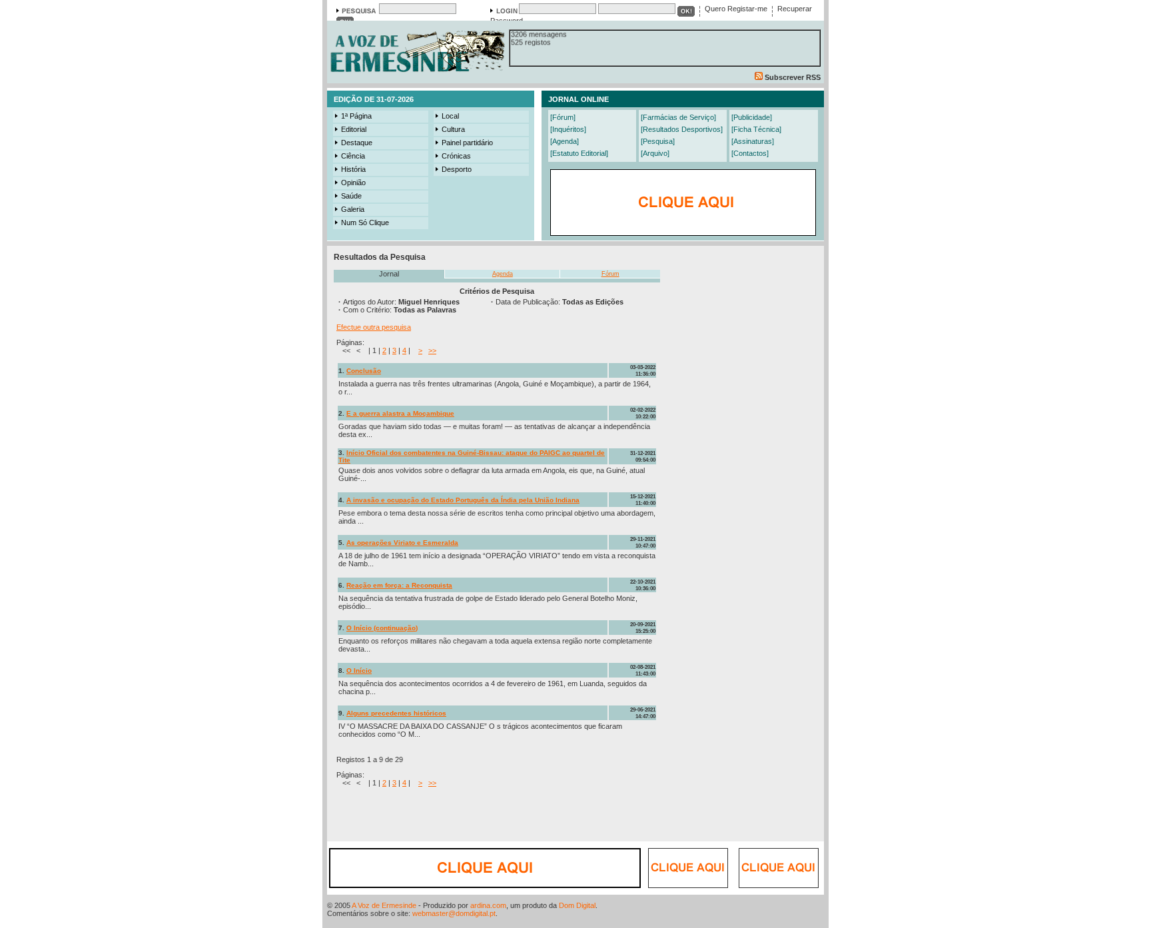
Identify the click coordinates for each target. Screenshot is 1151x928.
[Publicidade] (751, 117)
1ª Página (356, 116)
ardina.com (488, 905)
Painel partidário (467, 143)
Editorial (353, 129)
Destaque (356, 143)
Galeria (352, 209)
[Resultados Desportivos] (682, 129)
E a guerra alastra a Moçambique (400, 413)
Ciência (353, 156)
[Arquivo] (655, 153)
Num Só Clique (365, 223)
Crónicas (456, 156)
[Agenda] (564, 141)
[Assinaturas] (752, 141)
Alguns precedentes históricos (396, 713)
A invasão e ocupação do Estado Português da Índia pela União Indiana (462, 500)
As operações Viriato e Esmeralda (402, 542)
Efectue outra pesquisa (373, 327)
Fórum (610, 273)
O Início (359, 670)
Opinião (353, 183)
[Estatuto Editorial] (579, 153)
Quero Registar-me (736, 9)
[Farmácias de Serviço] (678, 117)
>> (432, 350)
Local (450, 116)
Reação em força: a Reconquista (399, 585)
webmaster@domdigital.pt (454, 913)
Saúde (351, 196)
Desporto (457, 169)
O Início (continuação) (382, 628)
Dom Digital (577, 905)
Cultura (453, 129)
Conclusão (363, 370)
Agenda (502, 273)
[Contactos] (750, 153)
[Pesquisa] (658, 141)
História (353, 169)
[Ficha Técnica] (756, 129)
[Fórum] (563, 117)
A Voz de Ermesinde (384, 905)
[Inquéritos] (568, 129)
